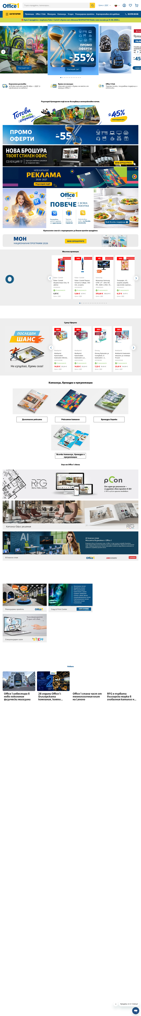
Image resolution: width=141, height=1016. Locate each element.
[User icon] (124, 5)
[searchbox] (58, 5)
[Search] (92, 5)
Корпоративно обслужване (108, 14)
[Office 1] (11, 5)
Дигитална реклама (32, 419)
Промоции (29, 14)
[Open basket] (136, 5)
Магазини (51, 14)
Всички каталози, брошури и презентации (70, 455)
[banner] (70, 114)
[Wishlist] (130, 5)
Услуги (70, 14)
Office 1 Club (41, 14)
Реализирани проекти (84, 14)
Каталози (62, 14)
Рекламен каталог (70, 419)
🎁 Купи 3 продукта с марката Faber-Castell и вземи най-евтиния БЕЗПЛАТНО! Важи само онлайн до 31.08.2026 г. (70, 20)
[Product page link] (61, 265)
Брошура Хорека (109, 419)
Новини (70, 666)
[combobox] (105, 5)
